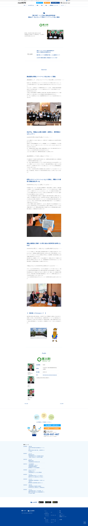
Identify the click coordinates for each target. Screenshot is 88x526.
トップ (45, 510)
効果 (51, 512)
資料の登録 (46, 519)
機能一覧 (52, 522)
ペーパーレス (47, 516)
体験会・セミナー (62, 515)
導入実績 (46, 512)
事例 (42, 5)
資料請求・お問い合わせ (53, 425)
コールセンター (47, 522)
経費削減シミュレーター (54, 5)
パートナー (61, 513)
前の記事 (26, 403)
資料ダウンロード (39, 2)
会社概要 (60, 519)
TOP (24, 5)
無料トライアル (47, 2)
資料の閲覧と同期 (53, 515)
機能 (37, 5)
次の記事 (61, 403)
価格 (46, 5)
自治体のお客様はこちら (55, 2)
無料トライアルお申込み (53, 428)
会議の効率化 (47, 515)
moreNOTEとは (31, 5)
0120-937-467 (51, 434)
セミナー (62, 5)
